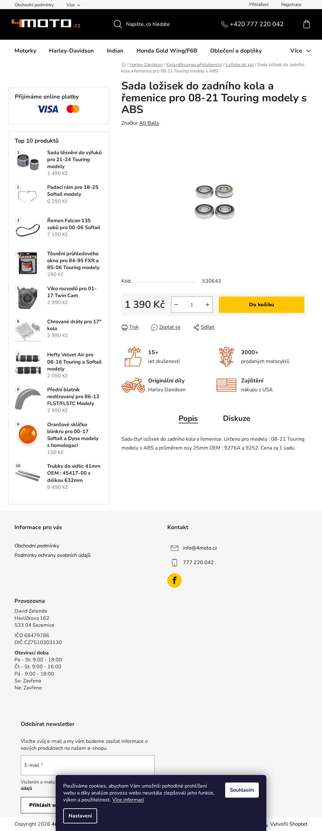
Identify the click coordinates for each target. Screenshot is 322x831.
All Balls (149, 123)
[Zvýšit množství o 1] (207, 305)
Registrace (291, 5)
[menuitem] (25, 50)
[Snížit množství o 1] (176, 305)
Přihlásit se (43, 805)
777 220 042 (198, 562)
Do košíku (261, 304)
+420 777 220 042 (257, 24)
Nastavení (80, 815)
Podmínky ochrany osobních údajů (52, 555)
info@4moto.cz (200, 547)
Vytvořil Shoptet (289, 824)
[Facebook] (174, 580)
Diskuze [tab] (236, 418)
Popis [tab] (188, 418)
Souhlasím (242, 790)
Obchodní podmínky (34, 5)
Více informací (128, 799)
